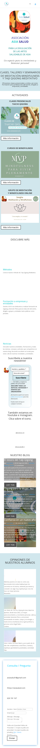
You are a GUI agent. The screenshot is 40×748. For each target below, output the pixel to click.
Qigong (6, 465)
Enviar (12, 738)
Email (8, 713)
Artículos (31, 463)
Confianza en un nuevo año (20, 520)
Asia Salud (10, 463)
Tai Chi (11, 465)
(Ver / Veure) (17, 732)
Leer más (10, 485)
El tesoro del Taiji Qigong (18, 460)
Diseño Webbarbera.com (15, 704)
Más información (11, 138)
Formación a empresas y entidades (15, 302)
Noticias (7, 343)
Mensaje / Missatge (13, 716)
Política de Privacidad (13, 725)
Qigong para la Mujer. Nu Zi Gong (18, 490)
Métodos (7, 269)
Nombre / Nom (12, 709)
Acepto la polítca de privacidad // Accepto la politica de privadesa (18, 730)
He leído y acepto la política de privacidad (19, 382)
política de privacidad (17, 397)
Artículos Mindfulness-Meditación (14, 525)
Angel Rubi (31, 523)
